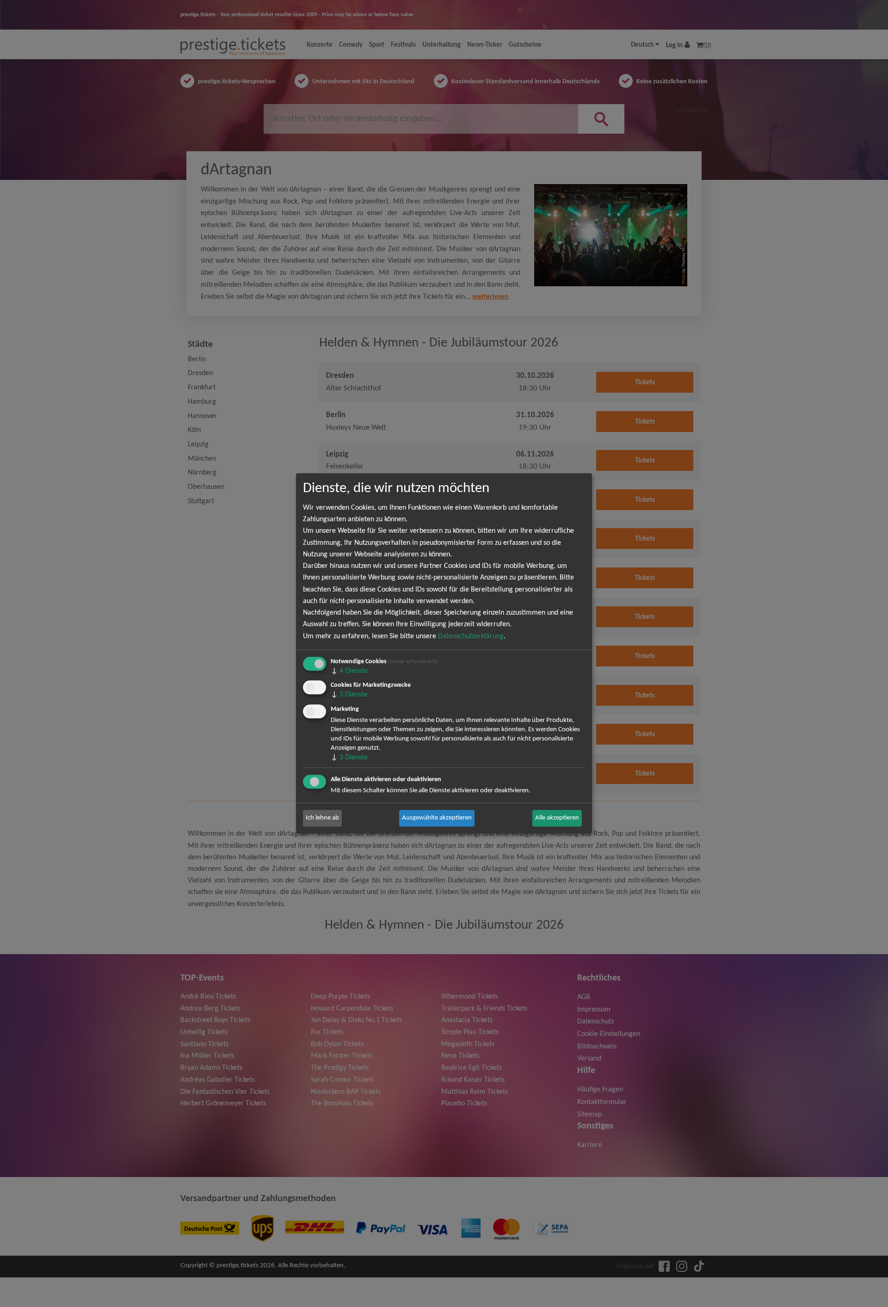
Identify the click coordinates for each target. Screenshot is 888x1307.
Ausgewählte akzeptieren (437, 817)
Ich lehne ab (322, 817)
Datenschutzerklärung (471, 636)
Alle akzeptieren (557, 817)
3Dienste (349, 695)
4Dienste (349, 671)
